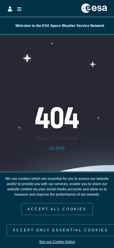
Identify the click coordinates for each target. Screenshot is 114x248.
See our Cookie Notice (57, 242)
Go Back (57, 147)
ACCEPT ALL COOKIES (57, 209)
